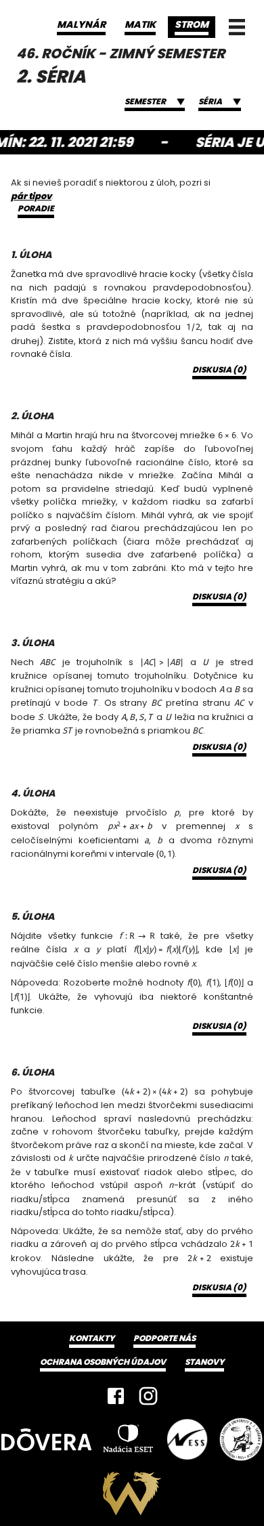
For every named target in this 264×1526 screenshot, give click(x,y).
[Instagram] (148, 1396)
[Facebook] (116, 1396)
